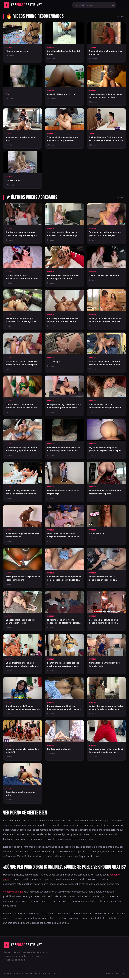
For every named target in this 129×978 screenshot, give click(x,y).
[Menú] (122, 5)
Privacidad (120, 973)
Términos (109, 973)
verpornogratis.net (13, 891)
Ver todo (120, 16)
